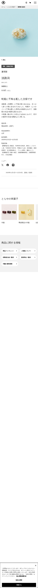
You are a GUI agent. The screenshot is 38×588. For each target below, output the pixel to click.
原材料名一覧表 (26, 257)
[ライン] (13, 165)
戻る (4, 60)
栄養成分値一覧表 (8, 257)
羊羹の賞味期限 (7, 264)
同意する (19, 585)
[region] (19, 575)
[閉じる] (36, 565)
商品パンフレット (8, 251)
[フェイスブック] (8, 165)
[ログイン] (26, 3)
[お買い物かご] (30, 3)
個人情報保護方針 (21, 576)
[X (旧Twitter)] (2, 165)
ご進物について (26, 251)
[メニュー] (35, 3)
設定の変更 (19, 580)
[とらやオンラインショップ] (3, 2)
